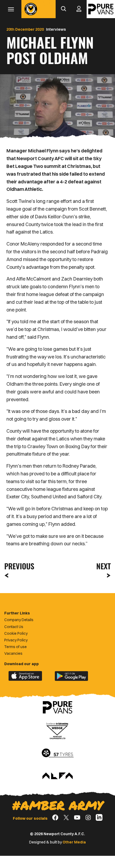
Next (103, 566)
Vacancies (13, 653)
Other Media (74, 842)
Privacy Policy (16, 640)
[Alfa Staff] (57, 776)
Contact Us (13, 626)
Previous (17, 566)
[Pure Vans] (101, 9)
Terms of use (15, 646)
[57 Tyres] (57, 753)
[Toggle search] (63, 9)
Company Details (18, 619)
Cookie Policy (16, 633)
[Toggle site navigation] (10, 9)
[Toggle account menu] (79, 9)
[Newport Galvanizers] (57, 730)
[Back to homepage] (31, 9)
